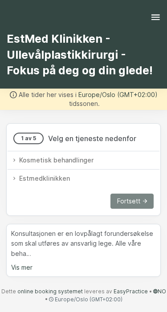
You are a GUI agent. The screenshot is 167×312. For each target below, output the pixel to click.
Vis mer (22, 267)
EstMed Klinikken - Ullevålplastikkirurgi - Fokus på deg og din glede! (80, 54)
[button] (83, 160)
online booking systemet (50, 291)
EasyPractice (131, 291)
